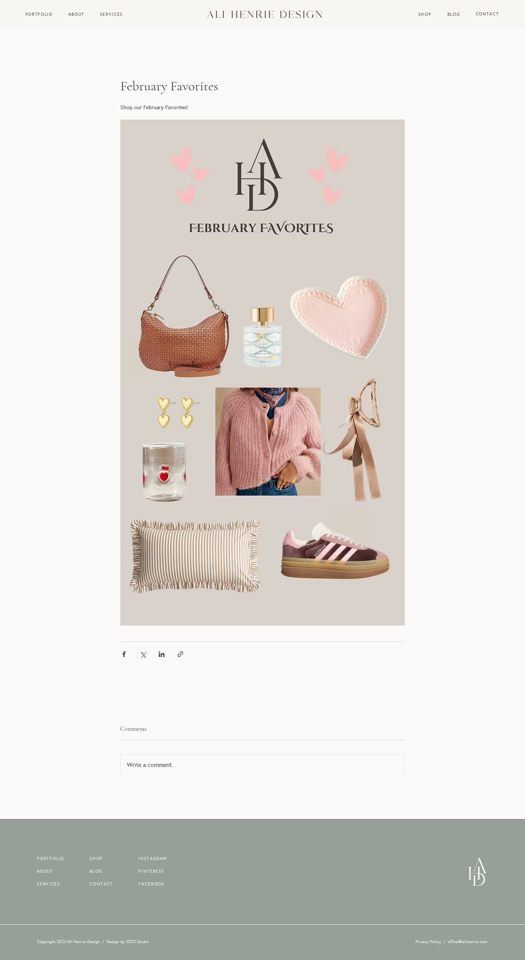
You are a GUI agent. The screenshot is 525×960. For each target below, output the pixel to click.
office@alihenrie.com (467, 941)
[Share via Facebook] (124, 654)
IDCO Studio (137, 941)
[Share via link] (180, 654)
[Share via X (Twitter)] (142, 654)
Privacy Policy (428, 941)
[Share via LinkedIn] (161, 654)
